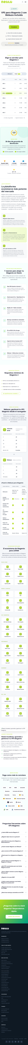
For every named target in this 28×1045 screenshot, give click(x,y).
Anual (17, 73)
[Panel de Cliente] (22, 2)
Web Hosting (4, 960)
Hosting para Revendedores (7, 963)
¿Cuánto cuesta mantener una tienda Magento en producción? (13, 882)
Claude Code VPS (4, 976)
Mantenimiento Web (5, 954)
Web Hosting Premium (6, 962)
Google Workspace (5, 1012)
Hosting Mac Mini (4, 987)
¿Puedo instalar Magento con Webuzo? (13, 846)
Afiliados (3, 1032)
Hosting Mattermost (5, 989)
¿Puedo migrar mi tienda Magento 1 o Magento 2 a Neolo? (13, 861)
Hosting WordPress (5, 972)
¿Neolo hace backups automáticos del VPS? (13, 892)
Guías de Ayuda (4, 1019)
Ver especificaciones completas (11, 393)
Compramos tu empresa (6, 1030)
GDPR (25, 1038)
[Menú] (25, 2)
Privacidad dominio (5, 942)
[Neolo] (6, 2)
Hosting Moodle (4, 990)
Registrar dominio (5, 938)
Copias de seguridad (5, 1003)
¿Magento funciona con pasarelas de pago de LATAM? (13, 887)
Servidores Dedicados (5, 966)
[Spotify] (18, 1042)
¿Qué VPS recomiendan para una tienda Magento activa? (13, 866)
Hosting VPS (3, 965)
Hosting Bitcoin (4, 985)
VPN (2, 998)
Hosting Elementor (5, 982)
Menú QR (3, 952)
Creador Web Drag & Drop (6, 949)
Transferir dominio (5, 940)
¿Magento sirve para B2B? (13, 877)
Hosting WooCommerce (6, 977)
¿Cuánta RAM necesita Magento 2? (13, 832)
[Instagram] (9, 1042)
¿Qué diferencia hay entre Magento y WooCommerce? (13, 841)
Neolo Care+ (3, 1001)
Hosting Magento (4, 974)
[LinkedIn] (21, 1042)
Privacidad (21, 1038)
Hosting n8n (3, 980)
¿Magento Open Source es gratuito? (13, 836)
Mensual (10, 73)
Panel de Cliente (4, 1029)
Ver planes (14, 27)
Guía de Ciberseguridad (6, 996)
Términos (16, 1038)
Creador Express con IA (6, 947)
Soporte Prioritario (5, 968)
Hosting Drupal (4, 979)
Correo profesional (5, 1009)
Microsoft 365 (4, 1010)
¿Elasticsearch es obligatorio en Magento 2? (13, 856)
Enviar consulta (4, 1018)
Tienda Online (4, 951)
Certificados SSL (4, 1000)
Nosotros (3, 1027)
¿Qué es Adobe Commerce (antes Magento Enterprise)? (13, 872)
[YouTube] (15, 1042)
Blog (2, 1021)
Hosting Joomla (4, 984)
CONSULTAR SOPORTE (14, 916)
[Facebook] (6, 1042)
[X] (12, 1042)
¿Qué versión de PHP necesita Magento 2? (13, 851)
